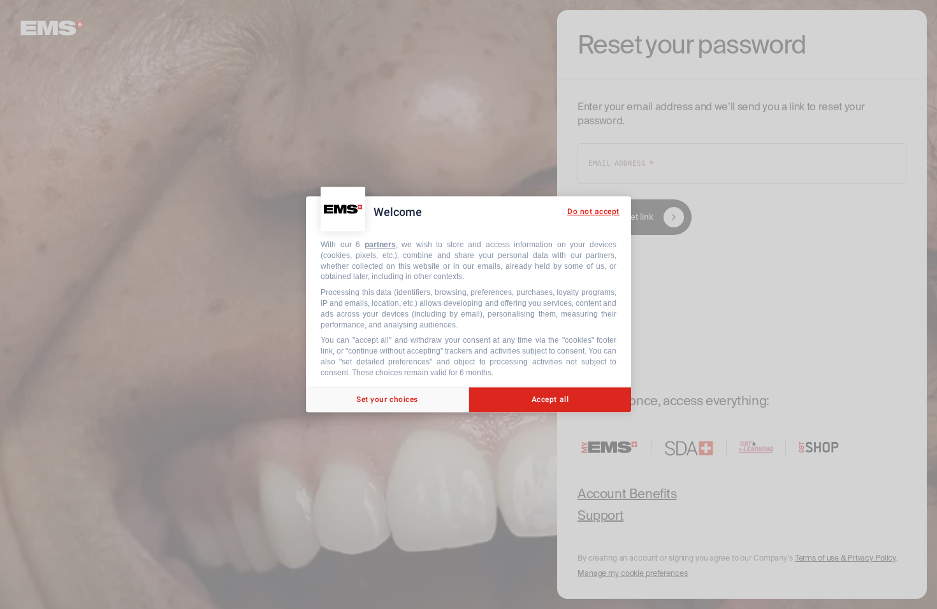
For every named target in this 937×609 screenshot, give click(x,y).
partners (380, 244)
